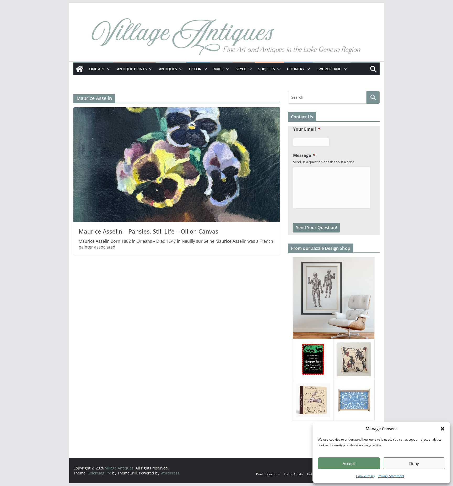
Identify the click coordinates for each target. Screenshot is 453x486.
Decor (195, 68)
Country (295, 68)
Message (304, 155)
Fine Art (97, 68)
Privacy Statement (391, 476)
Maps (218, 68)
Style (241, 68)
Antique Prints (132, 68)
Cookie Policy (365, 476)
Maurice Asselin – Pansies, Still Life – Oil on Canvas (148, 231)
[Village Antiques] (226, 38)
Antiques (168, 68)
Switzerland (329, 68)
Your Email (306, 129)
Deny (414, 463)
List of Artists (293, 474)
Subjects (266, 68)
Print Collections (268, 474)
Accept (349, 463)
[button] (442, 428)
